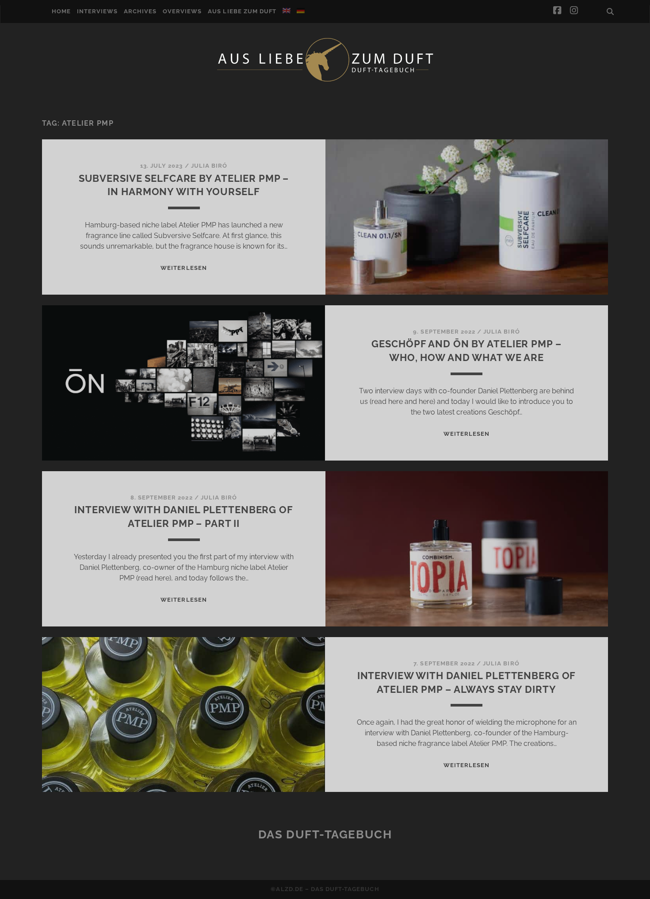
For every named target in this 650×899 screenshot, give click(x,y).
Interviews (97, 11)
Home (61, 11)
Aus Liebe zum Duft (242, 11)
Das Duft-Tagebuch (325, 834)
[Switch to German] (301, 10)
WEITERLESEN (183, 268)
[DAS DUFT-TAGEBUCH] (325, 81)
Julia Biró (209, 165)
